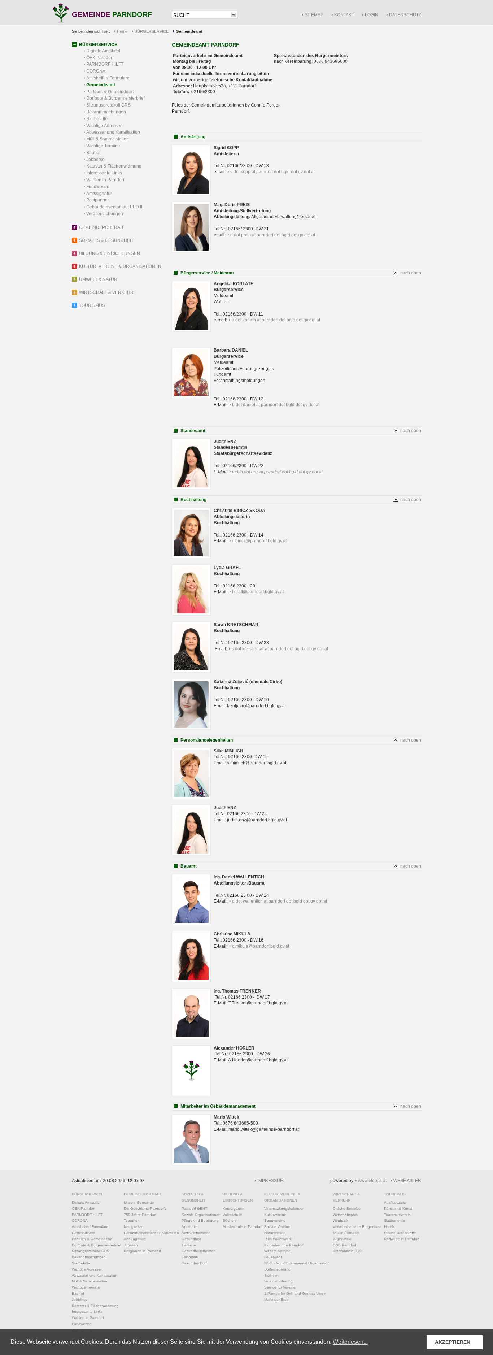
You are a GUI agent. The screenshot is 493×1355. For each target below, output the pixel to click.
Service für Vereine (280, 1287)
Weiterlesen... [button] (350, 1342)
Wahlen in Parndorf (105, 179)
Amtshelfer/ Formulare (108, 78)
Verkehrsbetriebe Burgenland (357, 1227)
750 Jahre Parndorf (140, 1215)
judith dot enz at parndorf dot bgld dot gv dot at (277, 471)
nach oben (410, 273)
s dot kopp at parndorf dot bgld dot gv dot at (272, 171)
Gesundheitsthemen (198, 1251)
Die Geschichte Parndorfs (145, 1209)
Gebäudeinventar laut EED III (114, 206)
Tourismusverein (397, 1215)
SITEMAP (314, 14)
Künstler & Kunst (398, 1209)
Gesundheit (191, 1239)
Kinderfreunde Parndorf (284, 1245)
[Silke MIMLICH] (191, 797)
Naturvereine (274, 1233)
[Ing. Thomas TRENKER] (191, 1037)
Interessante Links (104, 172)
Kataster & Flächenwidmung (113, 166)
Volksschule (232, 1215)
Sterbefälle (97, 118)
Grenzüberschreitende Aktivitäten (151, 1233)
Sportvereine (274, 1220)
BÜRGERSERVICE (152, 31)
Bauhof (93, 152)
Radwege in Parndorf (401, 1239)
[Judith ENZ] (191, 854)
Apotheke (190, 1227)
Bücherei (230, 1220)
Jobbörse (95, 159)
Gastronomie (394, 1220)
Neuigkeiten (134, 1227)
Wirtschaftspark (345, 1215)
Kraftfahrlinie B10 (347, 1251)
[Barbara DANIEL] (191, 396)
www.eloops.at (372, 1180)
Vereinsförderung (278, 1281)
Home (122, 31)
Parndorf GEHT (194, 1209)
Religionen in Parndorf (142, 1251)
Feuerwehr (273, 1257)
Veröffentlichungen (104, 213)
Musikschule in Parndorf (242, 1227)
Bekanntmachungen (106, 111)
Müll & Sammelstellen (107, 139)
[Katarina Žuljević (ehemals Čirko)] (191, 728)
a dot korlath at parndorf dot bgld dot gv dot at (276, 319)
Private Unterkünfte (400, 1233)
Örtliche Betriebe (347, 1209)
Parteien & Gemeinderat (110, 91)
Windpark (340, 1220)
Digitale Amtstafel (103, 50)
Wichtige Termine (103, 145)
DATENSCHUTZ (405, 14)
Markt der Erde (276, 1300)
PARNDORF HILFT (104, 64)
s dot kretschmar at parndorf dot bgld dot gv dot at (280, 648)
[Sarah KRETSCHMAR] (191, 671)
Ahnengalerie (135, 1239)
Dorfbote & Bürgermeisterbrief (115, 98)
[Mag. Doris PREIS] (191, 251)
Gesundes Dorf (194, 1263)
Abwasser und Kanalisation (113, 132)
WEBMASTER (407, 1180)
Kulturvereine (275, 1215)
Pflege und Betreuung (200, 1220)
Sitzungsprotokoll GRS (108, 105)
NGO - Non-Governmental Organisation (297, 1263)
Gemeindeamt (100, 84)
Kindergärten (233, 1209)
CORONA (95, 71)
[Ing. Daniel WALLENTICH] (191, 923)
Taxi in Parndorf (346, 1233)
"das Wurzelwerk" (278, 1239)
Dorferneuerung (277, 1269)
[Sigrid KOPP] (191, 194)
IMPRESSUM (270, 1180)
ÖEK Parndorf (99, 57)
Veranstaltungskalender (284, 1209)
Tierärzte (189, 1245)
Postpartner (97, 200)
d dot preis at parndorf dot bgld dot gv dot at (272, 235)
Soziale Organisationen (201, 1215)
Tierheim (271, 1275)
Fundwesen (97, 186)
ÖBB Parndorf (344, 1245)
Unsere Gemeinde (139, 1202)
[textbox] (201, 15)
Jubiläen (131, 1245)
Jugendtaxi (342, 1239)
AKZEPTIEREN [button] (452, 1342)
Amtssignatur (99, 193)
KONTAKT (344, 14)
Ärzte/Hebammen (196, 1233)
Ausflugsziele (395, 1202)
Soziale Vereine (277, 1227)
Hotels (389, 1227)
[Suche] (233, 15)
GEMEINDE (112, 15)
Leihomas (190, 1257)
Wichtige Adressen (104, 125)
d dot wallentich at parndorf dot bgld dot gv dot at (279, 901)
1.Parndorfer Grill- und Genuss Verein (295, 1293)
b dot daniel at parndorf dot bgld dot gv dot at (275, 404)
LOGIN (371, 14)
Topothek (131, 1220)
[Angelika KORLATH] (191, 330)
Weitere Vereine (277, 1251)
